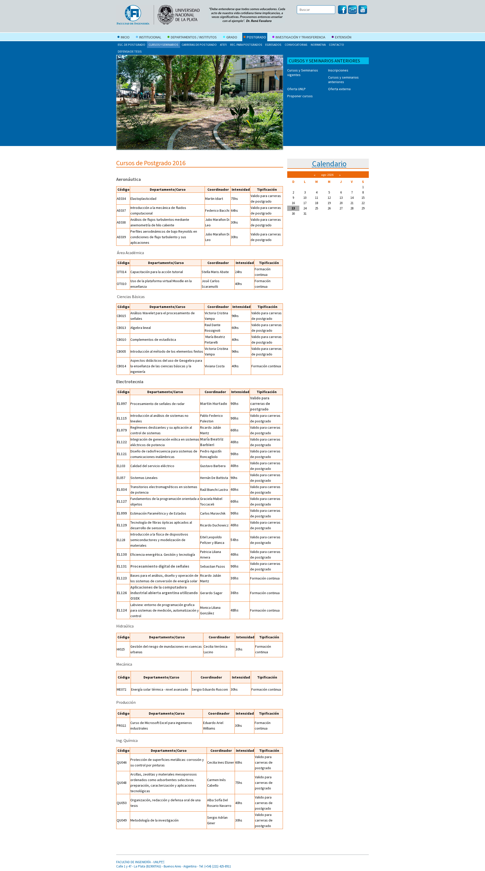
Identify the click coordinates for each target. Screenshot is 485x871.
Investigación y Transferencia (300, 37)
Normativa (318, 44)
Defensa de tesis (130, 51)
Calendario (329, 163)
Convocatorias (296, 44)
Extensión (343, 37)
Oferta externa (339, 89)
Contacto (336, 44)
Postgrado (256, 37)
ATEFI (223, 44)
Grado (231, 37)
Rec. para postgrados (246, 44)
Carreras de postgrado (199, 44)
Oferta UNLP (296, 89)
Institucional (150, 37)
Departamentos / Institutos (194, 37)
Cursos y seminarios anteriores (343, 79)
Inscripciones (338, 70)
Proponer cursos (300, 96)
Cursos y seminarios (163, 44)
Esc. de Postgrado (131, 44)
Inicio (125, 37)
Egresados (273, 44)
